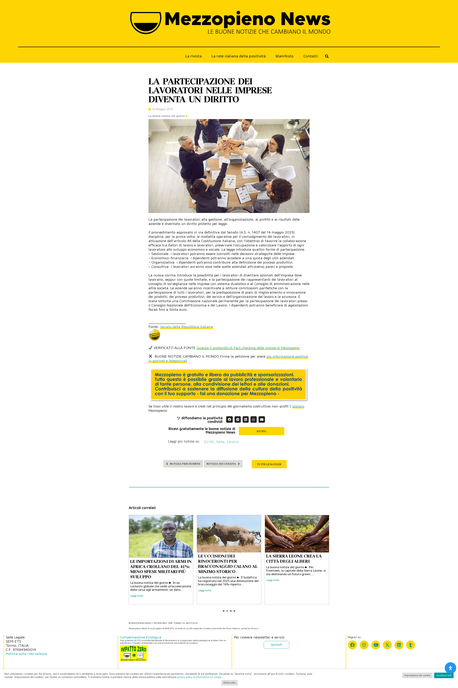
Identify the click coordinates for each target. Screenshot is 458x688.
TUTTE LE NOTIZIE (269, 464)
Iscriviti (276, 645)
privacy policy (185, 677)
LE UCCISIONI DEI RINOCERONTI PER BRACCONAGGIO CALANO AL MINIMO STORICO (228, 564)
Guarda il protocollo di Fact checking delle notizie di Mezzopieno (248, 348)
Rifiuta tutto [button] (229, 682)
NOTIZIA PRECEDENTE (185, 463)
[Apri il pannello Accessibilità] (450, 668)
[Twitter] (387, 644)
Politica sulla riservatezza (26, 654)
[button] (229, 419)
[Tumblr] (410, 644)
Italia (220, 441)
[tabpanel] (161, 559)
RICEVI (261, 431)
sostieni (298, 406)
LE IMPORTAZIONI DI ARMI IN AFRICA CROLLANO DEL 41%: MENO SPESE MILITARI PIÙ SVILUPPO (161, 569)
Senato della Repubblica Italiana (186, 327)
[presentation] (223, 611)
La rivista (193, 56)
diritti (209, 441)
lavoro (233, 441)
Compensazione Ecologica (140, 637)
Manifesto (285, 56)
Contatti (310, 56)
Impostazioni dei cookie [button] (417, 675)
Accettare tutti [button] (443, 675)
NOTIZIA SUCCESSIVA (221, 463)
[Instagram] (364, 644)
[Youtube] (375, 644)
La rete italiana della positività (238, 56)
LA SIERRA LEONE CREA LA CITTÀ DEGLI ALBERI (294, 559)
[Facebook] (352, 644)
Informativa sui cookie (208, 677)
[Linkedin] (398, 644)
